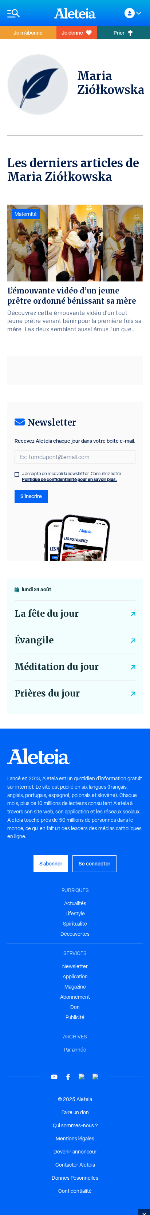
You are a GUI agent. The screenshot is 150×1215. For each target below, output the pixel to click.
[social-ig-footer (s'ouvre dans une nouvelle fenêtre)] (95, 1077)
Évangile (34, 640)
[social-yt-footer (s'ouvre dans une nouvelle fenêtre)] (54, 1077)
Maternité (26, 214)
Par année (75, 1049)
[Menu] (27, 13)
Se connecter (94, 863)
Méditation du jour (57, 666)
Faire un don (75, 1112)
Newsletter (75, 966)
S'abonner (50, 863)
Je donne (72, 32)
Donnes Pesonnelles (75, 1178)
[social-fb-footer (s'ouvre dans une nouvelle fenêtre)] (68, 1077)
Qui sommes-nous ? (75, 1125)
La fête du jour (47, 613)
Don (75, 1007)
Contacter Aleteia (75, 1164)
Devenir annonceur (75, 1151)
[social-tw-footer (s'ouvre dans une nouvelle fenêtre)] (82, 1077)
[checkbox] (17, 474)
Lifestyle (75, 913)
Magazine (75, 986)
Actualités (75, 903)
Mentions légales (75, 1138)
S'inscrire (31, 496)
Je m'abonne (28, 32)
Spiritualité (75, 923)
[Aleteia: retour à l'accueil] (75, 13)
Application (75, 976)
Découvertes (75, 934)
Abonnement (75, 997)
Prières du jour (47, 693)
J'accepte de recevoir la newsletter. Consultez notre (71, 476)
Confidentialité (75, 1191)
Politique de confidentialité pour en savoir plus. (69, 479)
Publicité (75, 1017)
